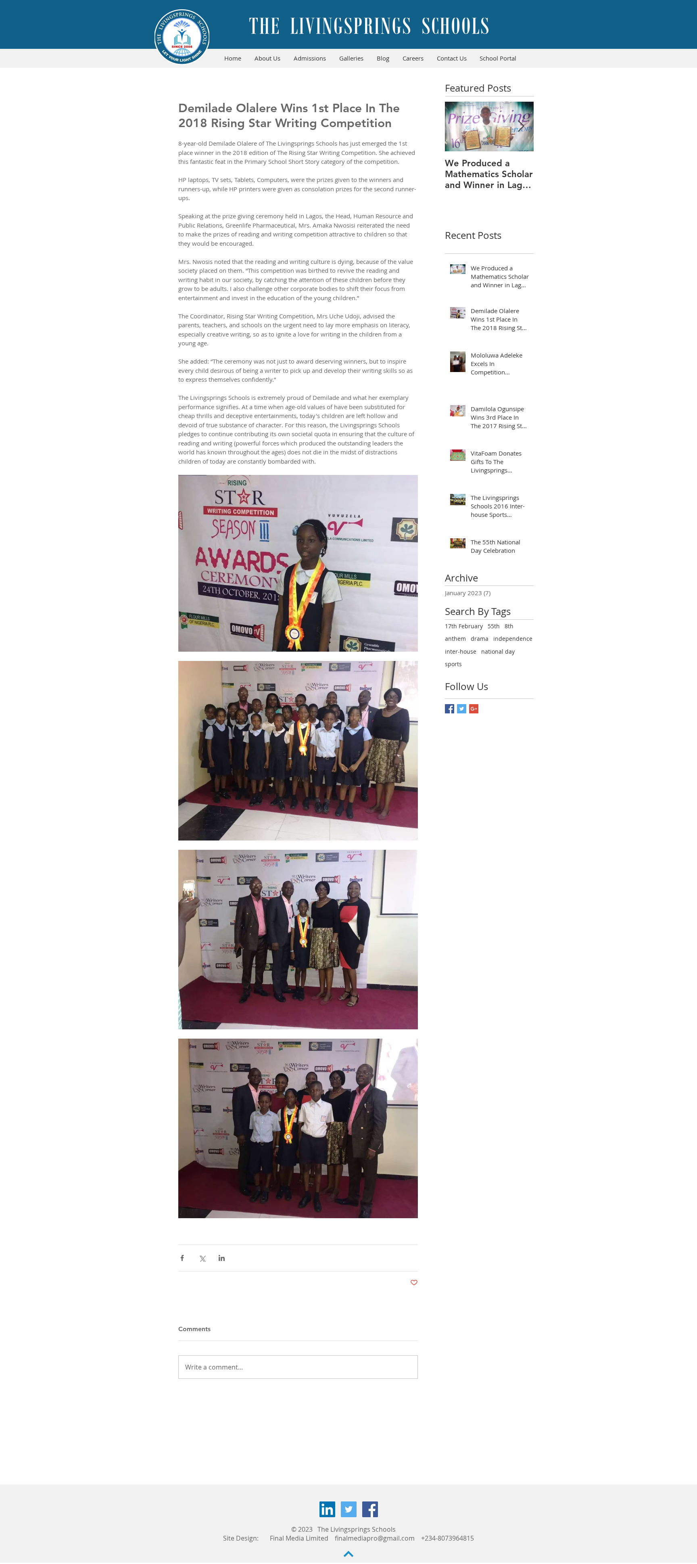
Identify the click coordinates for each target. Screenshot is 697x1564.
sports (453, 664)
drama (479, 638)
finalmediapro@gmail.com (375, 1538)
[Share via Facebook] (182, 1258)
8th (509, 626)
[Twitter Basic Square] (461, 708)
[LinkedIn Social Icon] (327, 1509)
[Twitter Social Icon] (349, 1509)
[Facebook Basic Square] (449, 708)
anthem (455, 638)
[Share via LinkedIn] (221, 1258)
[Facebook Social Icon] (370, 1509)
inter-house (460, 651)
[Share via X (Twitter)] (202, 1258)
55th (494, 626)
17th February (464, 626)
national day (498, 651)
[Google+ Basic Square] (473, 708)
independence (512, 638)
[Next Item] (520, 126)
